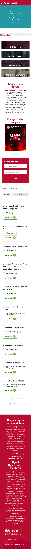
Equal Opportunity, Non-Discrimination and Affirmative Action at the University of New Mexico (15, 518)
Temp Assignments (15, 75)
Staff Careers (15, 47)
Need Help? (5, 35)
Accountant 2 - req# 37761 (13, 381)
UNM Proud (11, 93)
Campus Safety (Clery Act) (15, 458)
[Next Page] (19, 403)
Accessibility (17, 544)
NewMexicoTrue (10, 109)
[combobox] (14, 172)
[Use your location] (23, 172)
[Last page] (24, 403)
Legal (22, 544)
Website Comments (9, 544)
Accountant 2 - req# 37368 (13, 363)
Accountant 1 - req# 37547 (13, 345)
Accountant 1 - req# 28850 (13, 328)
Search (15, 178)
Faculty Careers (15, 56)
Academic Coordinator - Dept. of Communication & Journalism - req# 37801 (15, 266)
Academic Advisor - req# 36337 (15, 246)
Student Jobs (15, 65)
